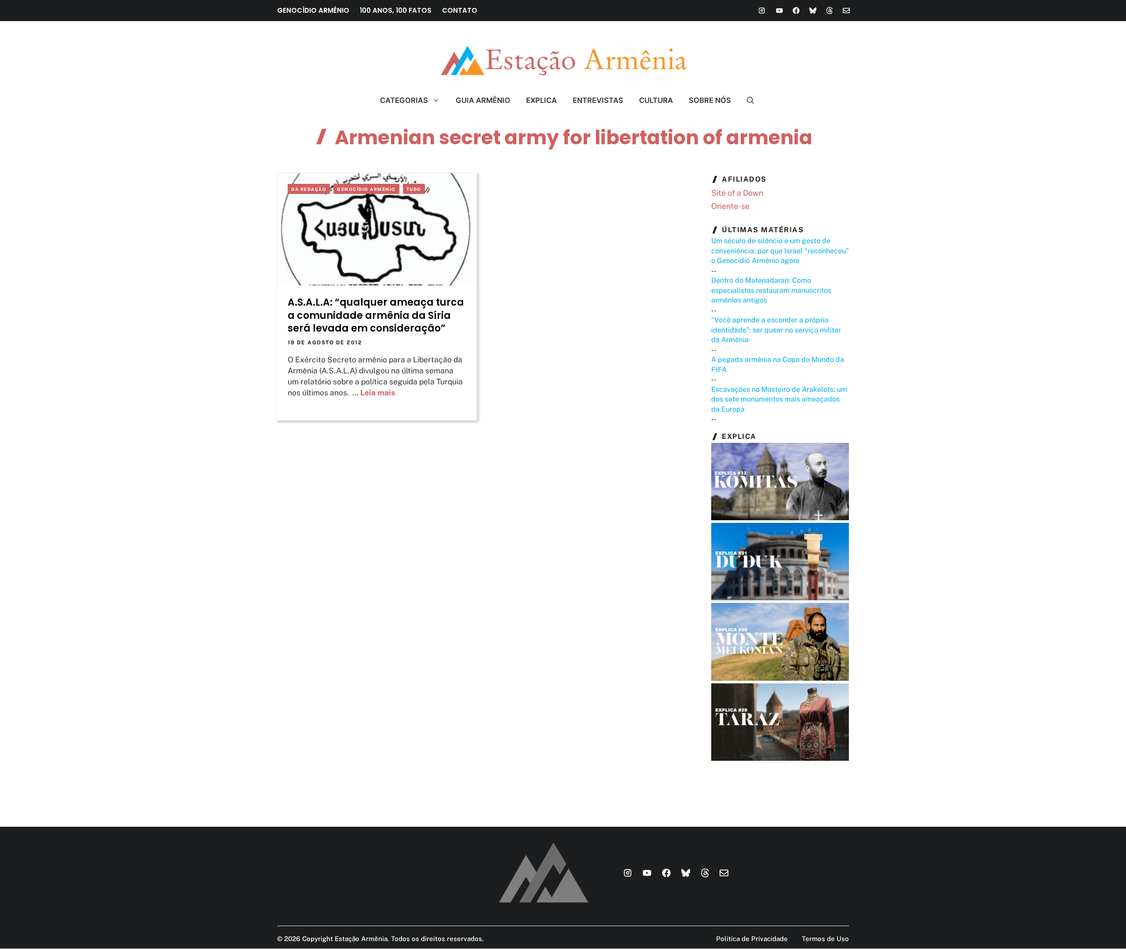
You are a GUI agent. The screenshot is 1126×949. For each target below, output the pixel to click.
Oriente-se (730, 206)
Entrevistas (598, 100)
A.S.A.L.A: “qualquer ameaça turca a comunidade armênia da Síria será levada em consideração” (376, 315)
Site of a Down (737, 192)
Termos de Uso (825, 938)
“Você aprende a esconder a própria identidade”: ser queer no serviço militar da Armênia (776, 330)
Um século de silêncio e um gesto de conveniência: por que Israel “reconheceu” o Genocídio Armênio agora (780, 251)
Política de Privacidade (752, 938)
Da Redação (308, 189)
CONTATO (459, 10)
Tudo (413, 189)
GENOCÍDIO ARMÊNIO (313, 10)
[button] (746, 100)
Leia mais (377, 392)
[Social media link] (761, 10)
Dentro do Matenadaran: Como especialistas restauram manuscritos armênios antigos (771, 290)
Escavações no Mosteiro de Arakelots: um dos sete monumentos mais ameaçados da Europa (779, 399)
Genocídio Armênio (366, 189)
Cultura (656, 100)
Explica (541, 100)
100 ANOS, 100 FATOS (395, 10)
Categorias (404, 100)
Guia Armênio (483, 100)
